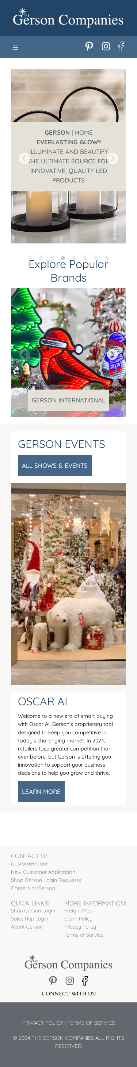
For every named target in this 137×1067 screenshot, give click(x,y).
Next (109, 156)
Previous (22, 156)
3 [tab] (52, 249)
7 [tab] (96, 249)
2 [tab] (41, 249)
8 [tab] (107, 249)
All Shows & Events (55, 465)
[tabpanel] (68, 156)
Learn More (41, 791)
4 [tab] (63, 249)
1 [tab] (30, 249)
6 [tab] (85, 249)
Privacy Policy (42, 1023)
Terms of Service (91, 1023)
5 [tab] (74, 249)
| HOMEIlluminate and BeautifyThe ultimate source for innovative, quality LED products (68, 156)
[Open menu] (15, 47)
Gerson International (68, 400)
